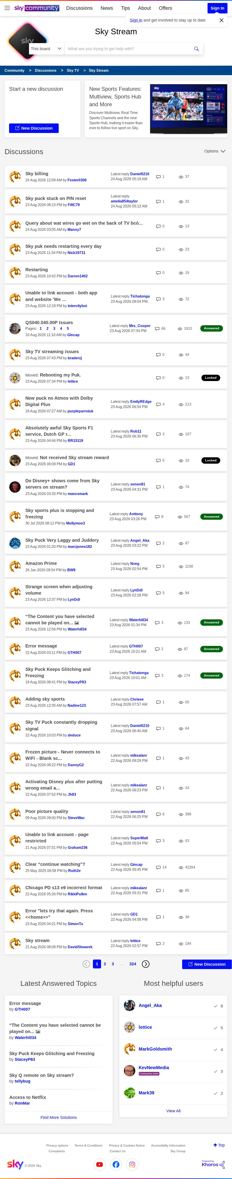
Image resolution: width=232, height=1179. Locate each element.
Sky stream (37, 940)
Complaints (57, 1151)
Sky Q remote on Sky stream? (41, 1075)
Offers (165, 8)
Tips (125, 8)
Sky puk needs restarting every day (63, 246)
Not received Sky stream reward (74, 457)
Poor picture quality (46, 811)
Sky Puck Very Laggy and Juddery (62, 540)
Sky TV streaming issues (52, 351)
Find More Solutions (59, 1117)
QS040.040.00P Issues (49, 322)
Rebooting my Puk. (60, 374)
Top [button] (221, 1145)
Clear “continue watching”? (55, 864)
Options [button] (211, 151)
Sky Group (178, 1151)
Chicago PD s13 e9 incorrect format (63, 887)
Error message (41, 645)
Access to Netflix (27, 1097)
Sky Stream (116, 31)
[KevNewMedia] (148, 1075)
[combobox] (127, 48)
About (144, 8)
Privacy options (57, 1145)
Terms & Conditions (88, 1145)
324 (132, 964)
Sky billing (36, 173)
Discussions (79, 8)
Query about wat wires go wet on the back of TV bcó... (84, 223)
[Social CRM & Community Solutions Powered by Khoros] (213, 1164)
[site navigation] (7, 8)
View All (173, 1111)
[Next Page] (145, 964)
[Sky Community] (36, 8)
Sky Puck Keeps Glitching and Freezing (51, 1053)
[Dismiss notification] (221, 20)
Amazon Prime (41, 563)
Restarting (36, 269)
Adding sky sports (45, 699)
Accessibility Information (168, 1145)
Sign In (217, 8)
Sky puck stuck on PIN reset (55, 198)
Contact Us (118, 1151)
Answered (211, 328)
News (107, 8)
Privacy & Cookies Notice (127, 1145)
